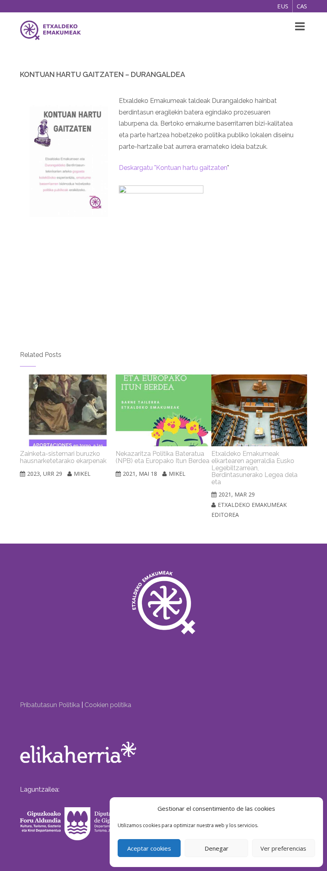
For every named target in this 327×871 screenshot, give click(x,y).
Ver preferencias (283, 848)
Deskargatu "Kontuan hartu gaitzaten (173, 167)
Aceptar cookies (149, 848)
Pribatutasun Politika (50, 705)
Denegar (217, 848)
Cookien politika (108, 705)
